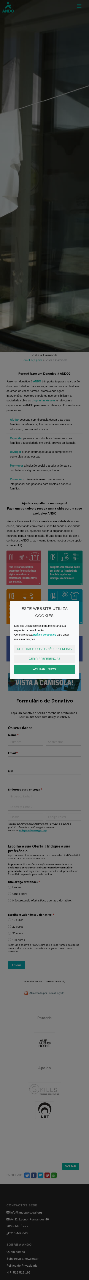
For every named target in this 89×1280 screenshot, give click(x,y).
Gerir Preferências (44, 658)
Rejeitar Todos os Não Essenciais (44, 649)
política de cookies (44, 634)
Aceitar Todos (44, 669)
